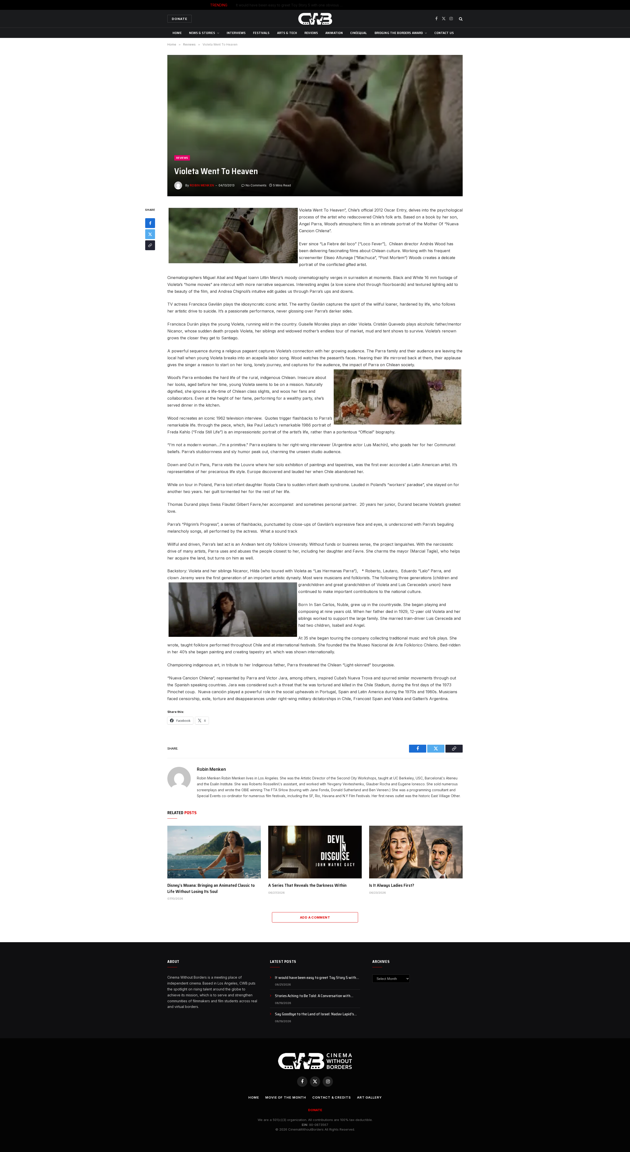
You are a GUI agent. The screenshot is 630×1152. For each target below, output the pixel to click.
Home (177, 32)
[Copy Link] (150, 245)
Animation (334, 32)
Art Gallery (369, 1097)
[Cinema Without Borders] (315, 19)
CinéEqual (358, 32)
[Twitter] (150, 234)
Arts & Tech (287, 32)
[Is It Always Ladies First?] (416, 852)
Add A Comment (315, 917)
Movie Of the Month (285, 1097)
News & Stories (202, 32)
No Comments (256, 185)
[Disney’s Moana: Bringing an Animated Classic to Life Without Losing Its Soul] (214, 852)
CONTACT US (444, 32)
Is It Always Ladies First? (391, 885)
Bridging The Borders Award (399, 32)
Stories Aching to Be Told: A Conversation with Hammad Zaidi (326, 5)
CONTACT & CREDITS (331, 1097)
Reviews (311, 32)
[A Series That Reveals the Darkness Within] (315, 852)
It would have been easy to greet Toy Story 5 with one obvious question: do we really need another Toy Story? (317, 978)
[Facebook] (150, 223)
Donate (179, 19)
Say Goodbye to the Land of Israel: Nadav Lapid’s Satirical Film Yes (314, 1014)
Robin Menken (202, 185)
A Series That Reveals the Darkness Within (307, 885)
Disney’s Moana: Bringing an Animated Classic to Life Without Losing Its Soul (211, 888)
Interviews (236, 32)
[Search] (460, 18)
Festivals (261, 32)
